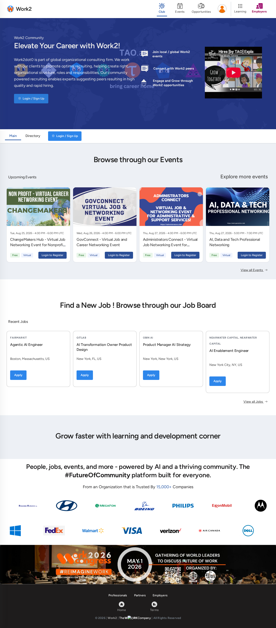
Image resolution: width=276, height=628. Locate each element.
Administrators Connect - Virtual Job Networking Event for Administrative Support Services (170, 244)
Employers (160, 595)
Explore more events (244, 176)
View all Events (252, 270)
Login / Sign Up (33, 98)
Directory (32, 136)
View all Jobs (253, 402)
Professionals (117, 595)
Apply (18, 375)
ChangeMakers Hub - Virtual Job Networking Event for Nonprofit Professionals (37, 244)
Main (13, 136)
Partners (140, 595)
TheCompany (135, 618)
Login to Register (52, 255)
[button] (222, 9)
